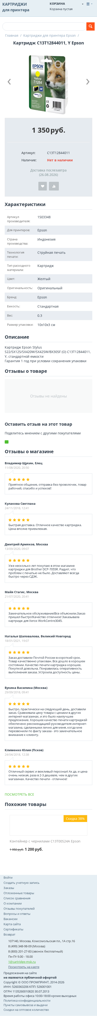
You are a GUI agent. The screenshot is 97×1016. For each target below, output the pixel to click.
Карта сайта (12, 924)
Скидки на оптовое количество (26, 1010)
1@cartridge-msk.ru (22, 962)
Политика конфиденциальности (27, 1000)
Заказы (9, 888)
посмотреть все (19, 794)
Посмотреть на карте (23, 967)
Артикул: (28, 153)
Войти (8, 877)
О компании (13, 903)
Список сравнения (17, 898)
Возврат (9, 934)
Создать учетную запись (22, 883)
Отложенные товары (19, 893)
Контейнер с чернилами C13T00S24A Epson (45, 841)
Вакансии (10, 919)
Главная (11, 35)
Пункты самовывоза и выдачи (26, 1005)
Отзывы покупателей (19, 908)
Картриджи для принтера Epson (49, 35)
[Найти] (90, 26)
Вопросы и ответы (17, 914)
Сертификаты (13, 929)
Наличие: (29, 160)
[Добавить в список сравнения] (54, 186)
